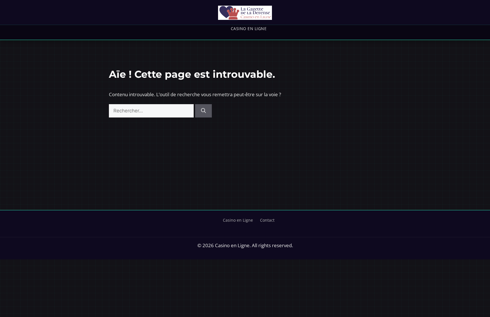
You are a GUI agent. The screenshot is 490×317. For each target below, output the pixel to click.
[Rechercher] (203, 111)
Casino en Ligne (249, 28)
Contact (267, 220)
